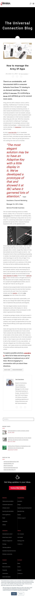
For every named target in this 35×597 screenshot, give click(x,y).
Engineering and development (24, 507)
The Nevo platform (6, 547)
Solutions (4, 530)
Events (19, 566)
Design (19, 504)
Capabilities (21, 497)
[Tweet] (17, 76)
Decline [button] (21, 593)
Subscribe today (17, 488)
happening (18, 127)
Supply (19, 514)
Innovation (20, 501)
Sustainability (9, 463)
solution (15, 293)
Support (19, 570)
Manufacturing (21, 511)
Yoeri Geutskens (24, 74)
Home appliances (6, 514)
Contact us (20, 544)
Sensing (4, 544)
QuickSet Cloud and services (9, 550)
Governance (5, 573)
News (19, 563)
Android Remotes (10, 469)
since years (13, 93)
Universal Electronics (11, 461)
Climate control (5, 507)
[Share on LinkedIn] (21, 76)
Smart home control (7, 537)
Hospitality (4, 521)
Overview (4, 563)
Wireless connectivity (7, 554)
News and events (6, 566)
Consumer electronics (7, 504)
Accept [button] (13, 593)
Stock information (6, 576)
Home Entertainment (17, 369)
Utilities (4, 524)
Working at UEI (21, 540)
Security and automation (8, 511)
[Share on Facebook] (13, 76)
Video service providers (7, 501)
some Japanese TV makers (10, 275)
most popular (6, 215)
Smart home (7, 369)
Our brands (20, 537)
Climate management (7, 540)
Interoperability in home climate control (18, 430)
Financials (4, 570)
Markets (4, 497)
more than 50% (12, 132)
